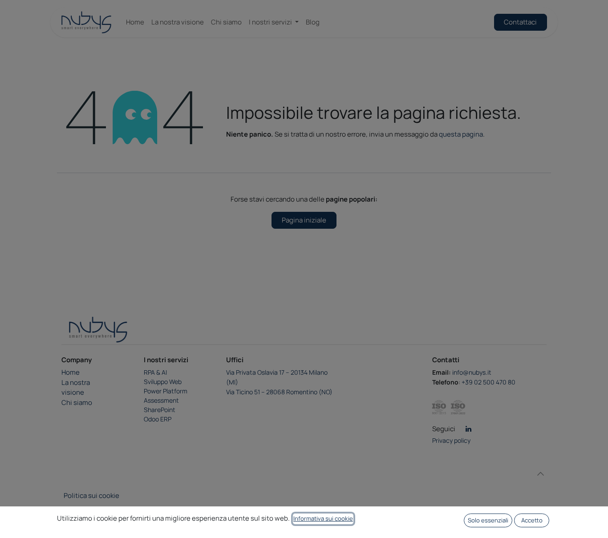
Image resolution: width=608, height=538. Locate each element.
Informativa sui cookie (323, 518)
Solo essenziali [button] (488, 520)
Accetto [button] (532, 520)
